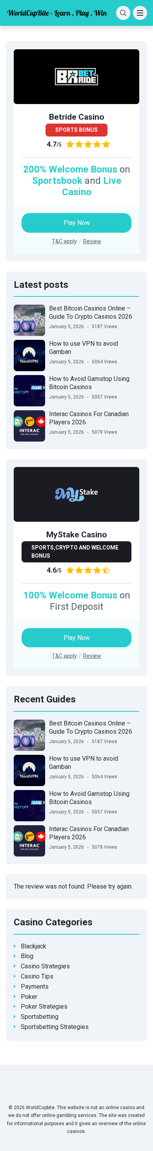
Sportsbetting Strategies (55, 1027)
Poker (29, 996)
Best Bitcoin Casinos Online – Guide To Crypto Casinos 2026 (90, 312)
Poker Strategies (44, 1006)
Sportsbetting (39, 1016)
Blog (27, 956)
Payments (35, 986)
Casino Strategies (45, 966)
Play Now (77, 222)
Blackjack (33, 946)
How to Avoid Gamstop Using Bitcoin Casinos (89, 383)
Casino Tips (37, 976)
